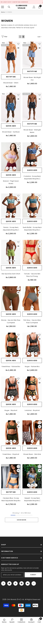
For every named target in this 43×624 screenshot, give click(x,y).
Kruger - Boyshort (11, 410)
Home (3, 12)
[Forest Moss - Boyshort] (11, 432)
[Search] (9, 7)
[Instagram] (9, 583)
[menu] (2, 7)
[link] (12, 620)
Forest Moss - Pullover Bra (11, 366)
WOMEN (9, 12)
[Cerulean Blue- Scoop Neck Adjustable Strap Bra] (11, 476)
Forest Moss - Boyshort (11, 454)
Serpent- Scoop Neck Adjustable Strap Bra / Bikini (32, 499)
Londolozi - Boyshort (32, 410)
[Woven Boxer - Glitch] (11, 57)
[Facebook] (3, 583)
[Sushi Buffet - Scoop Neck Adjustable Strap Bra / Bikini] (32, 205)
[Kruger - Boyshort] (11, 388)
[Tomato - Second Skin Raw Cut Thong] (32, 252)
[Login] (34, 7)
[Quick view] (18, 48)
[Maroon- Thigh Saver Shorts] (11, 156)
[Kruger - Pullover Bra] (32, 345)
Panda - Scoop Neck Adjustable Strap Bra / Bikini (11, 228)
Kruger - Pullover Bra (32, 366)
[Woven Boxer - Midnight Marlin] (32, 106)
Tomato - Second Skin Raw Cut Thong (32, 275)
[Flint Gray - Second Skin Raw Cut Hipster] (32, 298)
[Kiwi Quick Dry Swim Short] (11, 252)
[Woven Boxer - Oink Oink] (32, 432)
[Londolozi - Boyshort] (32, 388)
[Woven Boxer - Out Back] (11, 107)
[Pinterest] (15, 583)
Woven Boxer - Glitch (10, 83)
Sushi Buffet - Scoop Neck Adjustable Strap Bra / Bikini (32, 228)
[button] (20, 36)
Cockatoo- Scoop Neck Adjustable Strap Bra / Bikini (32, 177)
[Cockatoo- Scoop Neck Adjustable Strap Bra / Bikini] (32, 154)
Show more (21, 520)
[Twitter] (34, 583)
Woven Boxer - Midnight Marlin (32, 131)
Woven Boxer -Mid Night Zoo (32, 78)
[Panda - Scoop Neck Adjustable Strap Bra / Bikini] (11, 205)
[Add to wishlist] (18, 44)
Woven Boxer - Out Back (10, 132)
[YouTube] (27, 583)
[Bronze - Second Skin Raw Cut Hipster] (11, 298)
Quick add (11, 126)
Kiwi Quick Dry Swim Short (11, 274)
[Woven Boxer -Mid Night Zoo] (32, 55)
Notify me (11, 77)
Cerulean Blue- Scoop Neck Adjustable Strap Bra (10, 499)
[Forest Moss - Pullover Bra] (11, 345)
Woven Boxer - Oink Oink (32, 454)
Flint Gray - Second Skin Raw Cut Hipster (32, 321)
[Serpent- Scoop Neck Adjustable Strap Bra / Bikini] (32, 476)
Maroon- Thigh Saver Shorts (11, 182)
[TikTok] (21, 583)
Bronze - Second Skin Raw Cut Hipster (10, 321)
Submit (33, 575)
